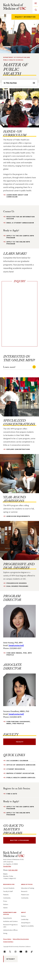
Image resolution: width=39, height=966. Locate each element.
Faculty (19, 742)
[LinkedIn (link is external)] (26, 951)
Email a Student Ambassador (20, 223)
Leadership (24, 919)
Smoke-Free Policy (8, 941)
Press (5, 901)
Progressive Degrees (16, 583)
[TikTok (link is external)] (31, 951)
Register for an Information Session (20, 218)
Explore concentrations (18, 449)
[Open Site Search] (35, 10)
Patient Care (25, 895)
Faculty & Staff (8, 891)
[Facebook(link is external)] (4, 951)
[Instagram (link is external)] (15, 951)
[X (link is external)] (10, 951)
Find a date (11, 794)
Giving (5, 933)
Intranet (10, 959)
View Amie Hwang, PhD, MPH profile (19, 654)
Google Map (7, 866)
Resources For (8, 884)
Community (7, 898)
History (23, 916)
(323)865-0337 (15, 648)
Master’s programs (19, 840)
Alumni (5, 908)
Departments (7, 918)
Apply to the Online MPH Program (18, 243)
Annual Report (25, 923)
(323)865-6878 (15, 717)
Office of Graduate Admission (20, 765)
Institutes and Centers (10, 921)
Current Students (8, 888)
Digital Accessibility (27, 926)
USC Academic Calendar (17, 761)
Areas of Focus (26, 884)
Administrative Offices (10, 930)
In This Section (10, 83)
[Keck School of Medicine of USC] (13, 854)
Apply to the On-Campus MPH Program (20, 237)
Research (24, 891)
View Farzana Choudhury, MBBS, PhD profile (18, 722)
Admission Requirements (18, 516)
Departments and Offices (9, 913)
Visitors (5, 904)
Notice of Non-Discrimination (21, 939)
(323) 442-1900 (12, 870)
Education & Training (27, 888)
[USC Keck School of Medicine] (14, 6)
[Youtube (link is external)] (21, 951)
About (23, 912)
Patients (6, 895)
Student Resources (15, 769)
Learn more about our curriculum (17, 196)
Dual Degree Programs (17, 586)
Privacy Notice (7, 939)
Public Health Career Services (20, 777)
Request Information (25, 17)
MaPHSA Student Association (20, 773)
